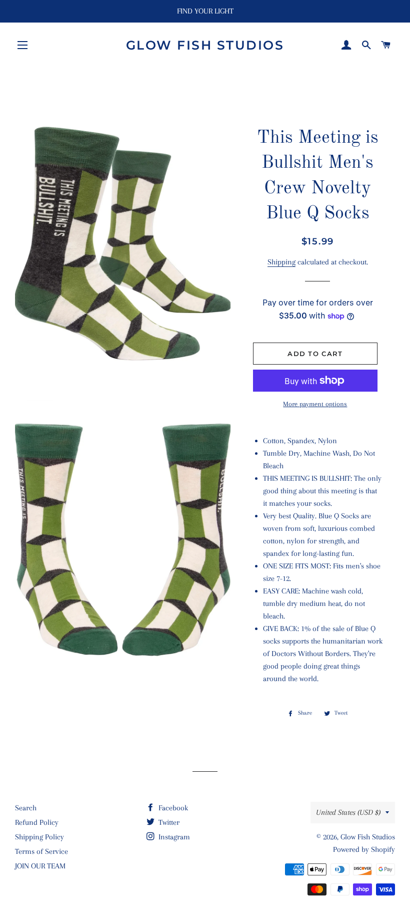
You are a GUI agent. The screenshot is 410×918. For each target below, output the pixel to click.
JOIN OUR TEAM (40, 865)
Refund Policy (36, 822)
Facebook (172, 807)
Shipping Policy (39, 836)
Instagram (173, 836)
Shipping (282, 261)
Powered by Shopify (364, 849)
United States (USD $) (348, 812)
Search (25, 807)
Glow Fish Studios (205, 45)
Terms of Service (41, 851)
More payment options (315, 404)
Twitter (168, 822)
